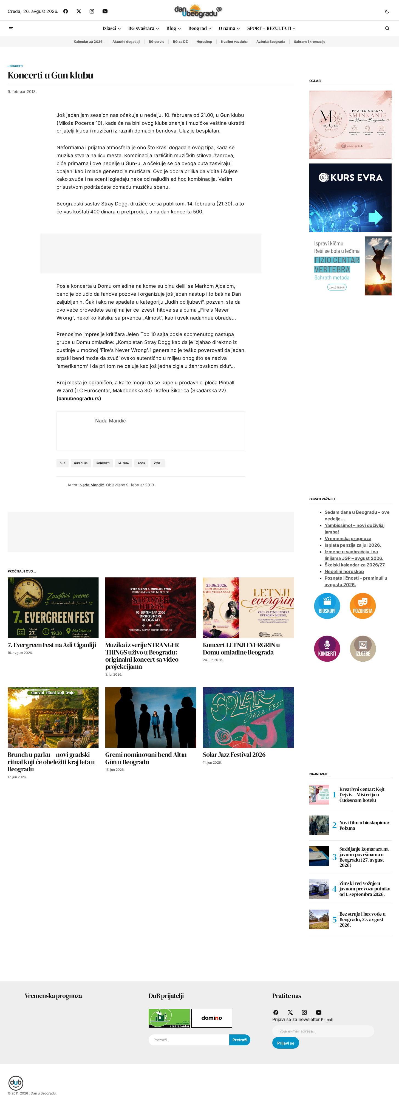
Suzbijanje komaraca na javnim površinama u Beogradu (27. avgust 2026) (364, 857)
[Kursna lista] (350, 124)
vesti (158, 463)
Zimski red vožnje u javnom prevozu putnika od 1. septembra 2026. (364, 889)
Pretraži (240, 1039)
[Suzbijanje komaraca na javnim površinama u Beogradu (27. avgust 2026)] (319, 856)
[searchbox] (189, 1039)
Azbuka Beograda (270, 42)
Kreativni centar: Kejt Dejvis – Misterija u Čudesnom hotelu (362, 794)
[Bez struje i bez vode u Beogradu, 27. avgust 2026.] (319, 919)
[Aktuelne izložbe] (363, 648)
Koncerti (16, 66)
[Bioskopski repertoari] (327, 605)
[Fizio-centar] (350, 265)
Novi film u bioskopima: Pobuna (364, 825)
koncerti (103, 463)
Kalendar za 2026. (89, 42)
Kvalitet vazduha (234, 42)
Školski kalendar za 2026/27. (355, 565)
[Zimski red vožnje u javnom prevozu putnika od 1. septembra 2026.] (319, 889)
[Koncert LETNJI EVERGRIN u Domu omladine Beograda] (248, 607)
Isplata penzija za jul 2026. (353, 545)
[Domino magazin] (211, 1018)
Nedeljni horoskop (344, 571)
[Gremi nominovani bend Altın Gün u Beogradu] (150, 717)
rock (141, 463)
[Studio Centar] (170, 1018)
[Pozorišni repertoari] (363, 605)
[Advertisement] (147, 252)
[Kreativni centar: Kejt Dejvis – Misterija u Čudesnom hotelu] (319, 795)
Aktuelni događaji (126, 42)
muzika (123, 463)
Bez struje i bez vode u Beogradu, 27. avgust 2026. (362, 919)
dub (63, 463)
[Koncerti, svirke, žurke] (327, 648)
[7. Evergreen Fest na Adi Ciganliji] (53, 607)
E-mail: (327, 1019)
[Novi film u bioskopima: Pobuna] (319, 825)
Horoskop (204, 42)
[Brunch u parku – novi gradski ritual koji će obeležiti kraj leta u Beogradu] (53, 717)
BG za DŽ (180, 42)
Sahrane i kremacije (309, 42)
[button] (387, 11)
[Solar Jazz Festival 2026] (248, 717)
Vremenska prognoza (348, 538)
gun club (80, 463)
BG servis (156, 42)
